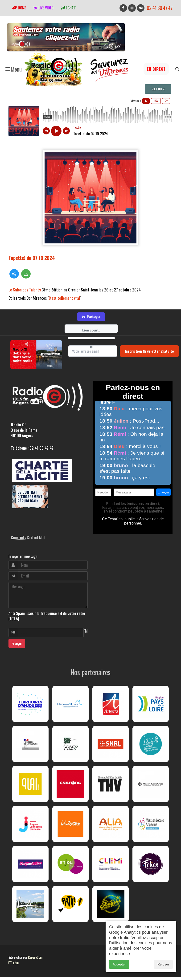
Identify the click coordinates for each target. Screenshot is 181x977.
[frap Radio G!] (150, 744)
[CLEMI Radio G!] (110, 864)
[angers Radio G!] (110, 704)
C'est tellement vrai (64, 298)
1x (146, 100)
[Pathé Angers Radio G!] (70, 904)
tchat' (70, 8)
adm (15, 962)
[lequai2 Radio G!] (30, 784)
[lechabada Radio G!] (70, 784)
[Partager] (14, 274)
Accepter (119, 964)
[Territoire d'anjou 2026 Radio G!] (30, 704)
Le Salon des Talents (24, 290)
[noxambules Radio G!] (30, 864)
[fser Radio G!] (70, 744)
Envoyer (17, 643)
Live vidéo (45, 8)
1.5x (156, 100)
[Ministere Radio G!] (30, 744)
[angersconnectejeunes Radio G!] (30, 824)
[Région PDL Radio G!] (150, 704)
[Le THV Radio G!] (110, 784)
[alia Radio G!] (110, 824)
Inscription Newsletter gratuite (149, 351)
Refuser (163, 964)
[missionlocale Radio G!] (150, 824)
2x (166, 100)
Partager (91, 316)
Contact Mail (36, 537)
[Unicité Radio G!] (70, 824)
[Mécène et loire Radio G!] (70, 704)
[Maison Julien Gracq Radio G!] (150, 784)
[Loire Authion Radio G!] (30, 904)
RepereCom (35, 957)
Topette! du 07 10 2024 (31, 257)
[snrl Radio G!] (110, 744)
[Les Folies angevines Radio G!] (150, 864)
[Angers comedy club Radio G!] (110, 904)
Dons (21, 8)
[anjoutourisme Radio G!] (70, 864)
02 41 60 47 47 (160, 7)
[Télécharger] (26, 274)
